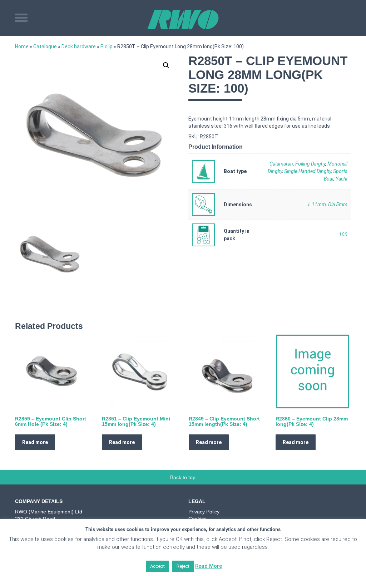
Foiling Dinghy (310, 164)
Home (22, 46)
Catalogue (45, 46)
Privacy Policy (203, 512)
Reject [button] (183, 566)
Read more (35, 442)
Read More (208, 566)
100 (343, 234)
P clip (106, 46)
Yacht (341, 179)
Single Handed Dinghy (307, 171)
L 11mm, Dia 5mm (327, 204)
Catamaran (281, 164)
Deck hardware (78, 46)
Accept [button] (157, 566)
